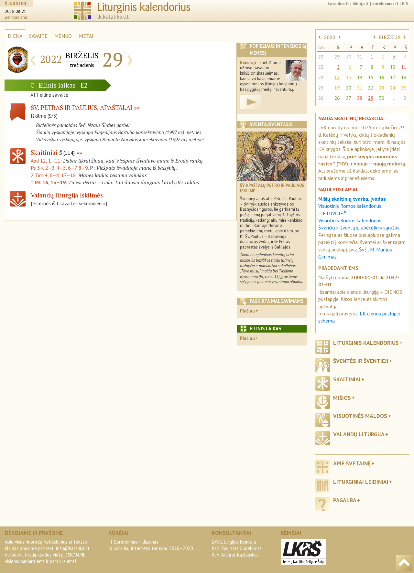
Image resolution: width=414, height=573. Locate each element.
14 (359, 77)
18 (403, 77)
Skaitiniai (53, 152)
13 (348, 77)
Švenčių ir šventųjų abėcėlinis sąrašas (358, 227)
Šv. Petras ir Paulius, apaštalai (81, 107)
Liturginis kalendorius (366, 342)
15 (370, 77)
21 (359, 88)
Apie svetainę (352, 463)
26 (320, 98)
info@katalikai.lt (73, 548)
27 (348, 98)
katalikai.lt (338, 3)
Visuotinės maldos (360, 415)
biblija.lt (361, 3)
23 (320, 67)
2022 (329, 37)
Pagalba (344, 500)
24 (320, 77)
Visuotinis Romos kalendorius (349, 220)
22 (320, 57)
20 (348, 88)
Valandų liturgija (359, 434)
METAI (86, 36)
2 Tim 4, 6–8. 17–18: (55, 175)
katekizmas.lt (385, 3)
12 (337, 77)
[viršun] (404, 563)
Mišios (342, 397)
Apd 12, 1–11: (47, 160)
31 (359, 57)
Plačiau (247, 311)
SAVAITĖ (38, 36)
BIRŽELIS (389, 37)
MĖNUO (63, 36)
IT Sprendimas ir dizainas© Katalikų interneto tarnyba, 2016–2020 (150, 545)
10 (392, 67)
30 (348, 57)
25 (320, 88)
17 (392, 77)
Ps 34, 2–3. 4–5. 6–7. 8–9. (60, 167)
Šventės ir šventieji (360, 361)
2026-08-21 (15, 11)
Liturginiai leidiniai (360, 481)
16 (381, 77)
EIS (405, 3)
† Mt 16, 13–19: (49, 182)
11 (403, 67)
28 (359, 98)
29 (337, 57)
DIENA (15, 36)
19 (337, 88)
